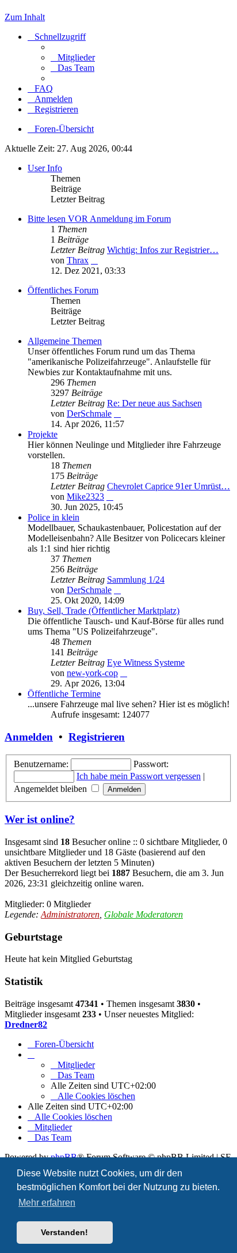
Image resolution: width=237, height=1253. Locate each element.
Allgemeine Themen (65, 341)
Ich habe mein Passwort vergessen (139, 776)
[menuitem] (73, 57)
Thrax (78, 260)
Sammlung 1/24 (136, 579)
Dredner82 (26, 1024)
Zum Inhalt (25, 17)
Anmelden (29, 737)
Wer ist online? (40, 819)
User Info (45, 168)
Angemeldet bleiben (51, 789)
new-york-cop (92, 673)
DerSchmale (89, 413)
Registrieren (96, 737)
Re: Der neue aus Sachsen (154, 403)
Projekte (43, 434)
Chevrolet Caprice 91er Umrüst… (168, 486)
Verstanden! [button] (64, 1232)
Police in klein (53, 517)
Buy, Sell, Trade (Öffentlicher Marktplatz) (103, 611)
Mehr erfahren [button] (46, 1202)
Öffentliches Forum (63, 290)
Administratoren (70, 914)
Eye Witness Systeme (146, 662)
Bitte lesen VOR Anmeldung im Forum (99, 219)
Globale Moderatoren (143, 914)
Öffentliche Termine (64, 694)
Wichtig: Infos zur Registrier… (163, 250)
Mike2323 (85, 496)
